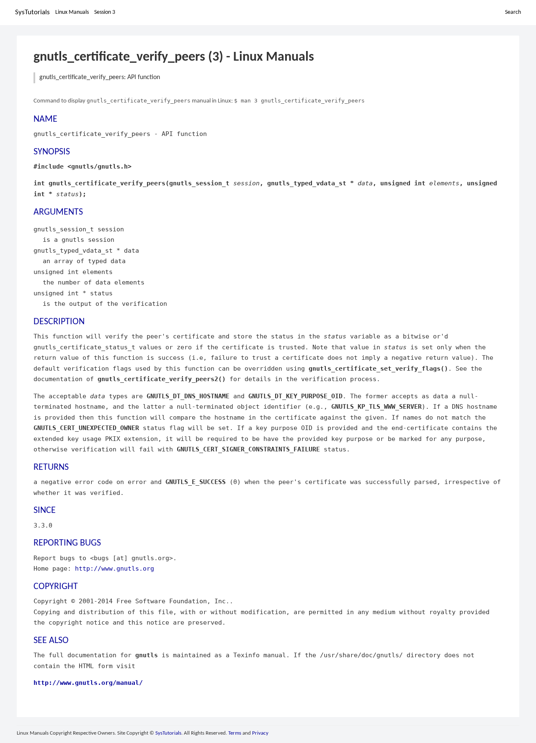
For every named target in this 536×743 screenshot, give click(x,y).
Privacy (260, 733)
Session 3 (104, 12)
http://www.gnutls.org (114, 568)
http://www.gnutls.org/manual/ (88, 682)
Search (513, 12)
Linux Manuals (72, 12)
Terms (234, 733)
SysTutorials (32, 12)
